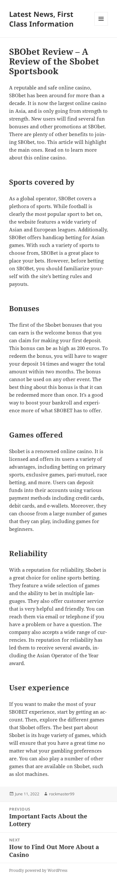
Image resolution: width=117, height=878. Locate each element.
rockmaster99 (61, 794)
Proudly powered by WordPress (38, 870)
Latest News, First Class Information (41, 19)
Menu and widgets (101, 25)
